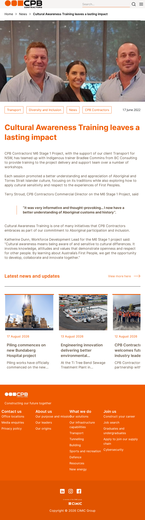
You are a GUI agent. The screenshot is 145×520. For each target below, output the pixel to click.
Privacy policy (12, 428)
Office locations (13, 416)
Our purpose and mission (53, 416)
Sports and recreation (85, 451)
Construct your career (119, 416)
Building (75, 445)
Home (9, 14)
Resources (76, 463)
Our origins (43, 428)
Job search (111, 422)
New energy (78, 469)
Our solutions (78, 416)
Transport (76, 433)
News (23, 14)
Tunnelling (76, 439)
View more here (119, 276)
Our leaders (43, 422)
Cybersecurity (113, 449)
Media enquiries (13, 422)
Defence (75, 457)
